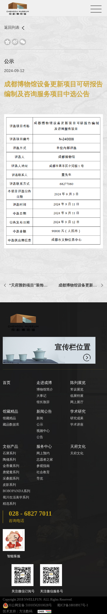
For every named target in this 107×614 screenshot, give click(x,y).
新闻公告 (44, 411)
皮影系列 (9, 485)
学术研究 (78, 411)
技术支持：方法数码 (17, 611)
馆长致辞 (43, 402)
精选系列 (9, 504)
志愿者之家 (44, 459)
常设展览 (76, 389)
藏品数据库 (11, 424)
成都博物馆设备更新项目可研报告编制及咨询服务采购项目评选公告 (80, 285)
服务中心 (44, 446)
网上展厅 (76, 402)
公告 (39, 437)
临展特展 (76, 396)
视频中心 (43, 431)
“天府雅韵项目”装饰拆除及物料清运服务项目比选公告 (29, 285)
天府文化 (78, 446)
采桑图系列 (11, 478)
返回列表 (12, 27)
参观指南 (43, 466)
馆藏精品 (10, 411)
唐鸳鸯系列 (11, 472)
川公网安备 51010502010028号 (30, 605)
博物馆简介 (44, 389)
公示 (39, 424)
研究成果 (76, 418)
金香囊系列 (11, 466)
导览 (39, 478)
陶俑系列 (9, 459)
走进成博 (44, 383)
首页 (6, 383)
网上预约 (43, 453)
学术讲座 (76, 424)
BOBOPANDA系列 (16, 491)
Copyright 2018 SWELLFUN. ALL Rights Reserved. (37, 599)
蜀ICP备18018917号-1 (72, 605)
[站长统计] (44, 611)
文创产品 (10, 446)
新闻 (39, 418)
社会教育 (43, 472)
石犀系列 (9, 453)
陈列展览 (78, 383)
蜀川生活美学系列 (16, 497)
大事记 (41, 396)
